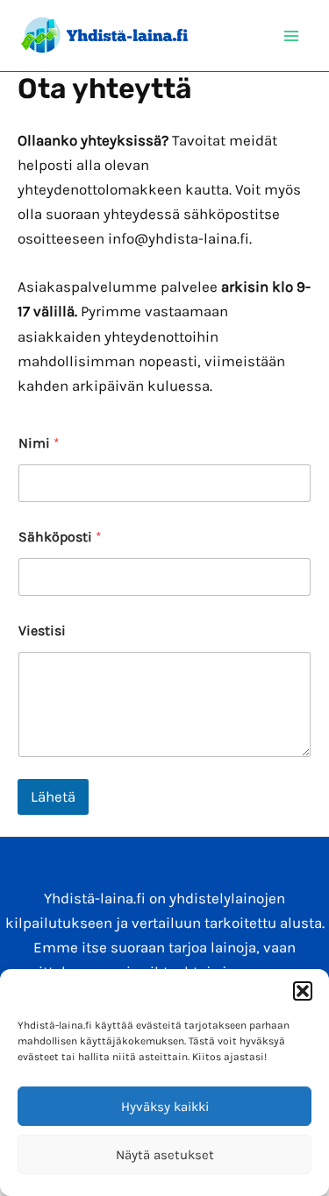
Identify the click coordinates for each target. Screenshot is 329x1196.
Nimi (39, 443)
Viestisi (42, 630)
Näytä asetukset (165, 1155)
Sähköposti (60, 536)
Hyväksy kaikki (165, 1107)
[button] (302, 991)
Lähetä (53, 796)
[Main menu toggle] (292, 36)
